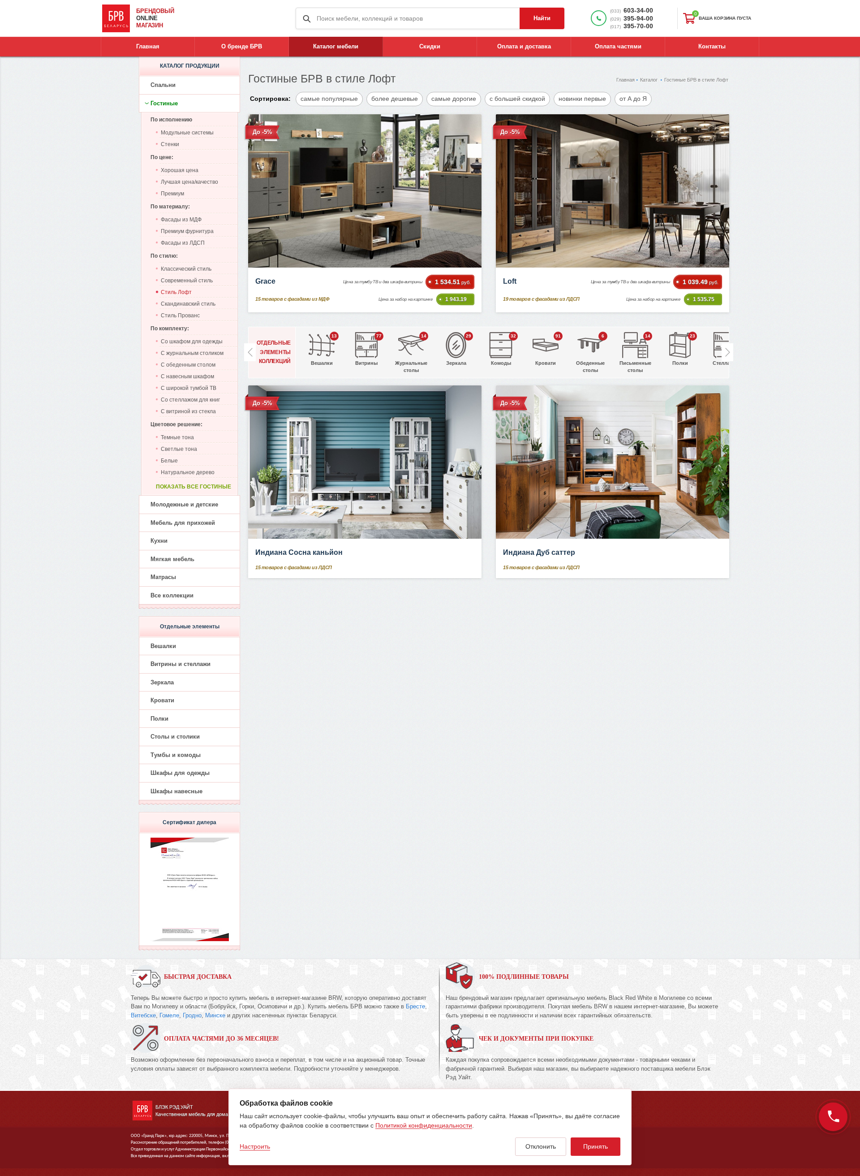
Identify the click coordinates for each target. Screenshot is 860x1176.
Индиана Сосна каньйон (299, 552)
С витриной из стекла (188, 411)
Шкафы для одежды (180, 773)
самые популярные (329, 98)
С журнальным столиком (192, 353)
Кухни (159, 540)
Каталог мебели (335, 46)
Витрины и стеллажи (180, 664)
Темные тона (177, 437)
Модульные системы (187, 133)
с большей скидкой (517, 98)
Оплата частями (618, 46)
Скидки (429, 46)
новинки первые (582, 98)
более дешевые (394, 98)
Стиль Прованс (180, 315)
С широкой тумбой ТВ (188, 388)
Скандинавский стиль (188, 304)
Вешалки (163, 646)
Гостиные (164, 103)
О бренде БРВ (241, 46)
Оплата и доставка (524, 46)
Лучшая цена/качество (189, 182)
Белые (169, 461)
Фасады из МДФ (181, 219)
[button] (727, 352)
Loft (509, 281)
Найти (541, 18)
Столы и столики (175, 736)
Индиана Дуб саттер (539, 552)
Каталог (649, 79)
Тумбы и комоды (175, 755)
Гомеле (169, 1015)
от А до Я (633, 98)
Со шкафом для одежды (192, 341)
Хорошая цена (179, 170)
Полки (159, 718)
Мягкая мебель (172, 559)
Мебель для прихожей (182, 522)
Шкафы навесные (176, 791)
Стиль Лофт (176, 292)
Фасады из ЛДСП (183, 243)
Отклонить (540, 1146)
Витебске (143, 1015)
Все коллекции (172, 595)
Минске (215, 1015)
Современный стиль (187, 280)
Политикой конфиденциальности (423, 1125)
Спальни (163, 85)
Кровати (162, 700)
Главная (147, 46)
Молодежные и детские (184, 504)
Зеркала (162, 682)
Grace (265, 281)
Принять (595, 1146)
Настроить (255, 1146)
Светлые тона (179, 449)
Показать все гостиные (193, 487)
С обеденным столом (188, 365)
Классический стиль (186, 269)
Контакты (712, 46)
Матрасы (163, 577)
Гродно (192, 1015)
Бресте (415, 1006)
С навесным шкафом (187, 376)
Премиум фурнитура (187, 231)
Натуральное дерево (188, 472)
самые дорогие (453, 98)
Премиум (172, 193)
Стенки (170, 144)
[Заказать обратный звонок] (833, 1116)
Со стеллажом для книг (190, 400)
